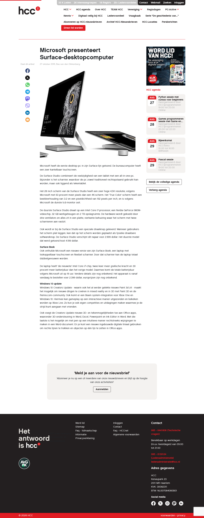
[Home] (38, 10)
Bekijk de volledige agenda (164, 181)
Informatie (80, 434)
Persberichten (169, 21)
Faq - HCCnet (120, 430)
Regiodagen (154, 9)
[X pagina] (160, 503)
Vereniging (133, 9)
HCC (66, 9)
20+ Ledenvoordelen (125, 2)
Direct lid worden (73, 27)
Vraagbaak (135, 15)
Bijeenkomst (165, 140)
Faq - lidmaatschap (86, 430)
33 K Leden (64, 2)
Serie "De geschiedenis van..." (162, 15)
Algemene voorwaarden (126, 434)
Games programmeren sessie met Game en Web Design (171, 121)
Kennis (67, 15)
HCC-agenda (83, 9)
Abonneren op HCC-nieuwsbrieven (83, 21)
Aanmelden (102, 389)
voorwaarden (168, 515)
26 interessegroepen (85, 2)
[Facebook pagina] (153, 503)
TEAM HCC (117, 9)
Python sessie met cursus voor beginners (170, 98)
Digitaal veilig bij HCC (90, 15)
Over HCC (100, 9)
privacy (181, 515)
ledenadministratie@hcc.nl (165, 461)
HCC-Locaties (149, 21)
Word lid (80, 423)
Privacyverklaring (85, 438)
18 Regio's (105, 2)
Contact (143, 2)
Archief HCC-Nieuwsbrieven (122, 21)
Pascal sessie (165, 159)
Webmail (155, 2)
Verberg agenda (158, 190)
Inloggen (179, 2)
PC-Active (170, 9)
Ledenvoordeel (115, 15)
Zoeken (167, 2)
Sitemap (80, 426)
